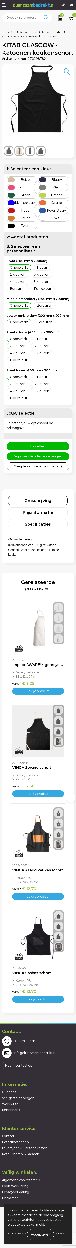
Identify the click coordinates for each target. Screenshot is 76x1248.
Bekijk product (38, 691)
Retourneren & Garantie (21, 1154)
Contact (8, 1136)
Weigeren (60, 1233)
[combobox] (21, 17)
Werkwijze (10, 1104)
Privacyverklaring (15, 1192)
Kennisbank (11, 1110)
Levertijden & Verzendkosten (24, 1148)
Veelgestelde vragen (18, 1098)
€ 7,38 (23, 786)
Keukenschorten (52, 32)
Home (6, 32)
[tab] (38, 500)
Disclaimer (10, 1198)
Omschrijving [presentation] (37, 500)
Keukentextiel (28, 32)
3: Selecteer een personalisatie (23, 248)
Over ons (9, 1092)
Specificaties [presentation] (38, 524)
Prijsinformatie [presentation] (38, 512)
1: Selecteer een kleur (29, 168)
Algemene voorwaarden (21, 1180)
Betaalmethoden (15, 1142)
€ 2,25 (23, 683)
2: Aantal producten (27, 237)
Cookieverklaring (15, 1186)
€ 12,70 (24, 888)
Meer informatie (17, 1233)
